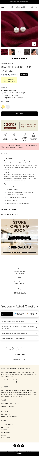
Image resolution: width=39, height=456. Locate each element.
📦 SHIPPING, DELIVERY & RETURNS (32, 314)
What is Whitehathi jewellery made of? (13, 321)
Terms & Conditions (9, 417)
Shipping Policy (8, 406)
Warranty (5, 411)
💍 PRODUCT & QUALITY (7, 314)
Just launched (7, 424)
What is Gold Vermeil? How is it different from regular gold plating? (18, 327)
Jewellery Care (7, 409)
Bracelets (5, 432)
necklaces (5, 438)
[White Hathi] (17, 6)
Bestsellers (6, 430)
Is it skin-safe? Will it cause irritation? (13, 338)
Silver (8, 107)
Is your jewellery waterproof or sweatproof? (15, 333)
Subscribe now (19, 359)
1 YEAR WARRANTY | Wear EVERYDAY (19, 2)
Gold (3, 107)
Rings (3, 435)
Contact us (6, 414)
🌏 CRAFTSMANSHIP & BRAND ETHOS (19, 314)
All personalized (8, 427)
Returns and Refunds (10, 404)
